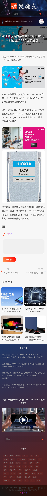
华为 (31, 463)
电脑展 (13, 473)
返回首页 (23, 493)
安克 (18, 466)
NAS (37, 456)
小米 (31, 466)
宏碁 (24, 466)
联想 (33, 473)
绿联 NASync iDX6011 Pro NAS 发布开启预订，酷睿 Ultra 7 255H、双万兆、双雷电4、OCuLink (23, 375)
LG (31, 456)
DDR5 (18, 456)
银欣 (14, 480)
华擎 (37, 463)
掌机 (20, 470)
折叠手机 (12, 470)
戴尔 (5, 470)
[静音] (38, 430)
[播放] (5, 430)
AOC (11, 456)
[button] (23, 420)
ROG (12, 459)
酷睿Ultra (6, 480)
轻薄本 (19, 477)
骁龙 (32, 480)
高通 (38, 480)
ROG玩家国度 (22, 459)
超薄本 (12, 477)
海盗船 (35, 470)
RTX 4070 (32, 459)
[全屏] (42, 430)
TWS (5, 463)
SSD (40, 459)
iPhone (25, 456)
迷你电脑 (27, 477)
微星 (37, 466)
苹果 (5, 477)
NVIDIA (6, 459)
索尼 (20, 473)
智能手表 (27, 470)
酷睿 (34, 477)
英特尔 (40, 473)
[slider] (22, 429)
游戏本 (6, 473)
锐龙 (26, 480)
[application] (23, 420)
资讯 (3, 226)
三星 (11, 463)
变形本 (12, 466)
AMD (5, 456)
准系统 (18, 463)
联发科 (27, 473)
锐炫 (20, 480)
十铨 (25, 463)
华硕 (5, 466)
